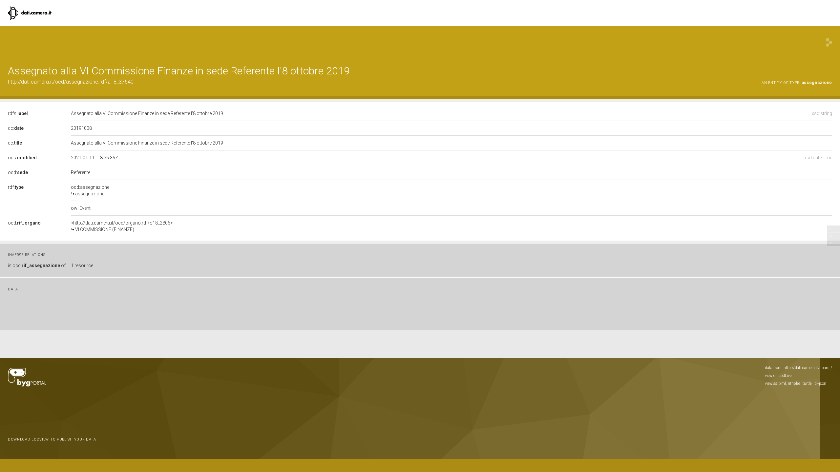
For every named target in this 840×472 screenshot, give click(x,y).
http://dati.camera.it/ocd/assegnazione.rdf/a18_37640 (71, 82)
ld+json (819, 383)
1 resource (82, 265)
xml (782, 383)
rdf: (16, 187)
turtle (807, 383)
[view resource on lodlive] (829, 42)
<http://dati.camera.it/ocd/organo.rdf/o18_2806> (122, 226)
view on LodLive (778, 375)
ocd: (18, 172)
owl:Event (81, 208)
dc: (16, 128)
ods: (22, 157)
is (37, 265)
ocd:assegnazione (90, 190)
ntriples (794, 383)
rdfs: (18, 113)
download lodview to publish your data (52, 439)
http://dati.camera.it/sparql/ (808, 367)
